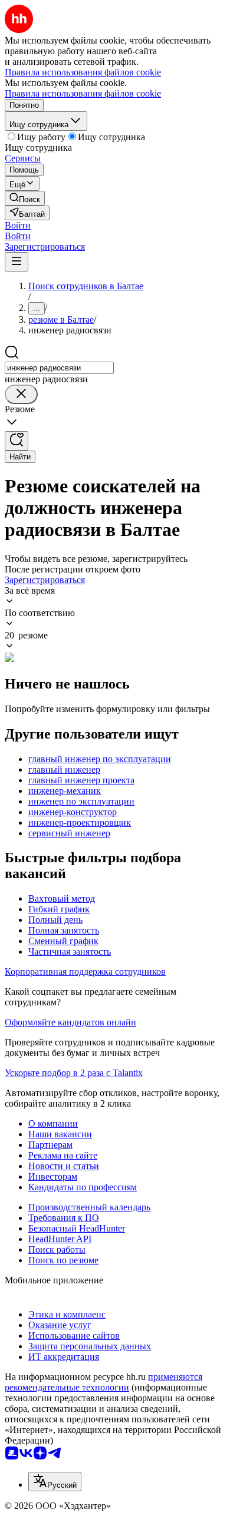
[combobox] (59, 368)
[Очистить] (21, 394)
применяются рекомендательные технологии (103, 1382)
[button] (18, 225)
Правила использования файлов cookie (83, 93)
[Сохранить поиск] (16, 441)
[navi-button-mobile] (16, 262)
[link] (25, 198)
